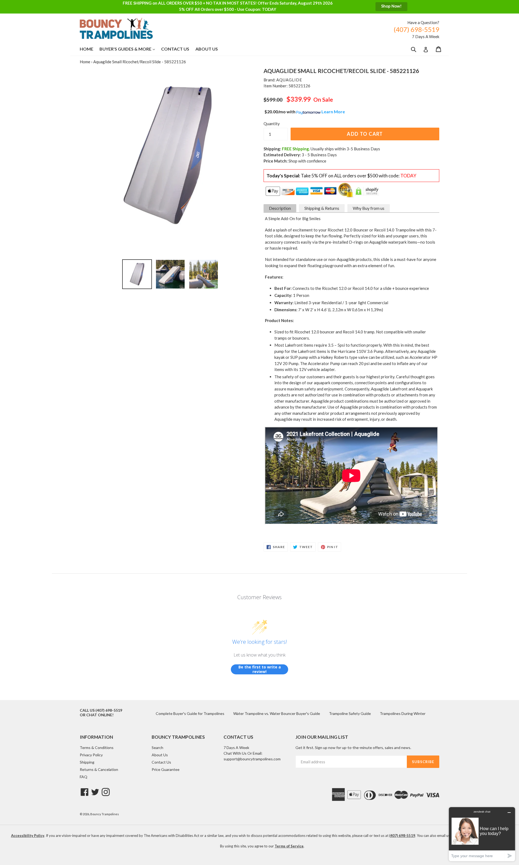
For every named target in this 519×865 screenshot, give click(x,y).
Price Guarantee (165, 769)
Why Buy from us (368, 208)
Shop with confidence (307, 160)
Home (86, 48)
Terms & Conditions (97, 747)
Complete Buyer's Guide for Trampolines (190, 713)
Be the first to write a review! (259, 669)
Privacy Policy (91, 755)
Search (157, 747)
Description (280, 208)
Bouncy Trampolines (104, 814)
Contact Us (175, 48)
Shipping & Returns (321, 208)
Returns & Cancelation (99, 769)
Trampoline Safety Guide (350, 713)
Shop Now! (391, 6)
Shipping (87, 762)
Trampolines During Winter (402, 713)
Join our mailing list (321, 737)
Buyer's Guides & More (129, 48)
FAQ (83, 776)
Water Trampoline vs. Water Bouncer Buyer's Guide (276, 713)
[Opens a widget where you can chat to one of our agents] (482, 834)
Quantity (272, 123)
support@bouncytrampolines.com (252, 759)
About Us (206, 48)
